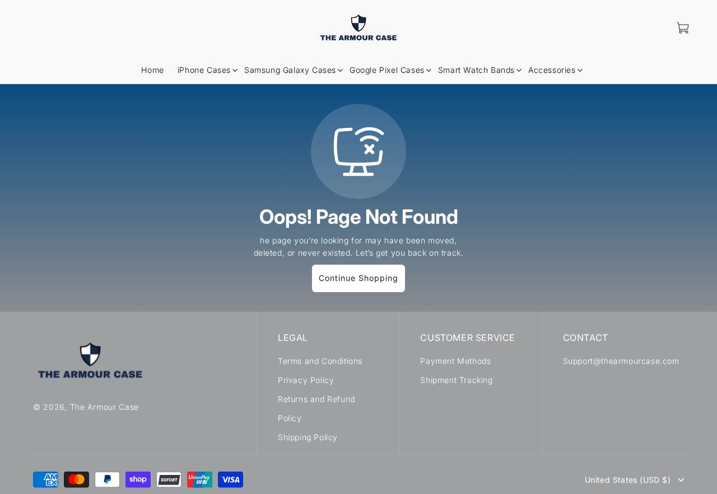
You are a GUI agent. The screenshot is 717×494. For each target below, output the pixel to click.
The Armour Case (104, 406)
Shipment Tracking (456, 380)
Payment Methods (455, 361)
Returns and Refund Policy (316, 408)
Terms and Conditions (320, 361)
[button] (204, 70)
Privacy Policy (306, 380)
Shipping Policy (308, 437)
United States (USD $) (628, 480)
